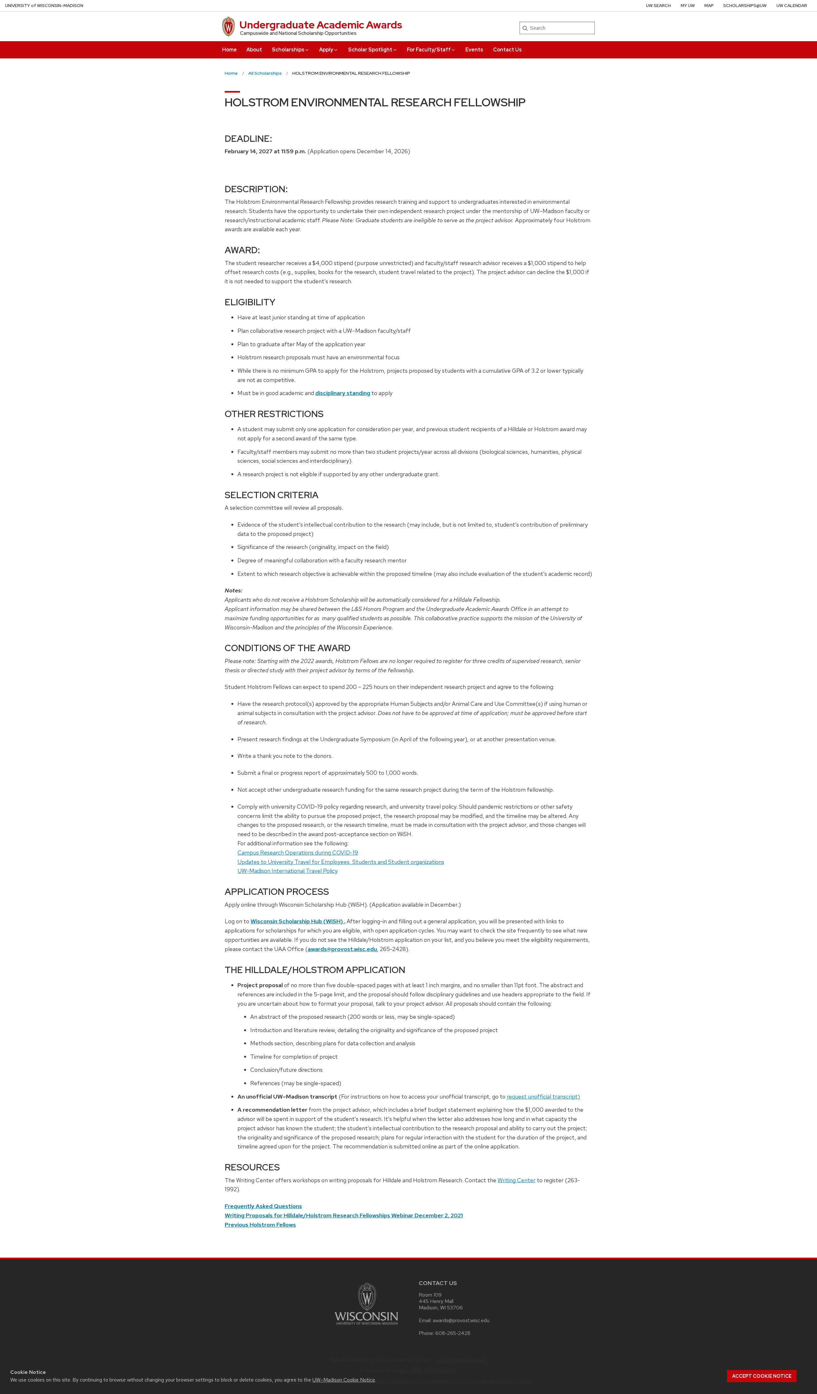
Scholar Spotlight (370, 49)
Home (229, 49)
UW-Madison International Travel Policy (287, 870)
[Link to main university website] (366, 1325)
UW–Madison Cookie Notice (343, 1379)
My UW (688, 5)
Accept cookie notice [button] (761, 1376)
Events (474, 49)
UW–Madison (44, 5)
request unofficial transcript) (543, 1096)
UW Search (658, 5)
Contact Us (507, 49)
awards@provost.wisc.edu (342, 949)
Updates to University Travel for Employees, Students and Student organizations (340, 861)
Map (709, 5)
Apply (326, 49)
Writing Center (517, 1180)
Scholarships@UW (745, 5)
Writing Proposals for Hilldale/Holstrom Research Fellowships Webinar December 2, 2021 (344, 1215)
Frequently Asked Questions (263, 1206)
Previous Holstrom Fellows (260, 1224)
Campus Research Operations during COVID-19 (297, 852)
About (254, 49)
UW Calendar (791, 5)
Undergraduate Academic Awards (320, 25)
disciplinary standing (342, 393)
